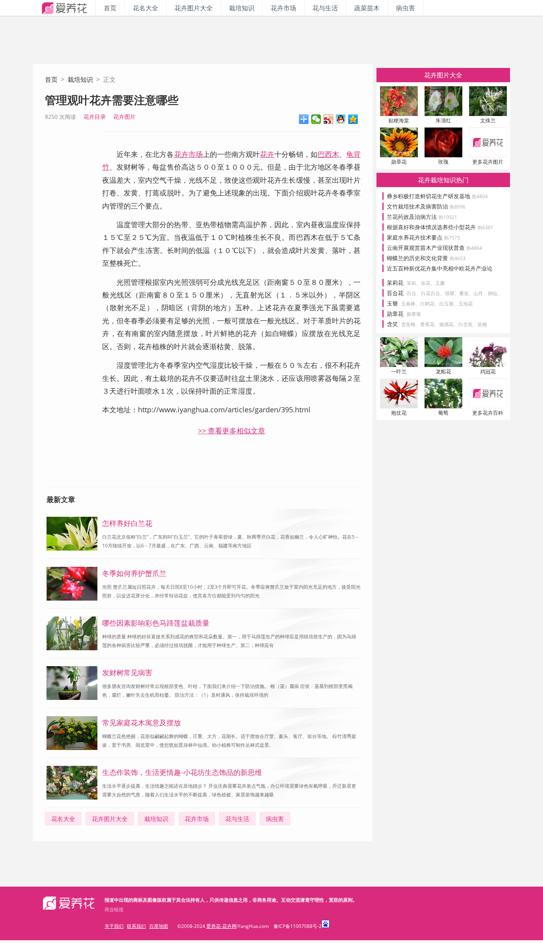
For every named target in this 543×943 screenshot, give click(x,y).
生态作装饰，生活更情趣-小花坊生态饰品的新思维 (182, 772)
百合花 (395, 293)
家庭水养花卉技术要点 (423, 237)
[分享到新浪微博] (329, 119)
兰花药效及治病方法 (422, 216)
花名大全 (145, 8)
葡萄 (443, 412)
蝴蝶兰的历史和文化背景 (426, 258)
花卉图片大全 (194, 8)
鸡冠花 (488, 371)
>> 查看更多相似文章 (231, 430)
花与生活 (325, 8)
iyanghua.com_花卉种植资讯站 (64, 8)
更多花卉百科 (487, 412)
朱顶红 (443, 120)
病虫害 (405, 8)
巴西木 (328, 154)
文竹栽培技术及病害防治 (426, 206)
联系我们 (136, 926)
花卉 (267, 154)
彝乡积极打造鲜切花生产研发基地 (437, 196)
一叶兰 (399, 371)
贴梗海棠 (398, 120)
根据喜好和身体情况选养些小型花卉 (440, 227)
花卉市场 (283, 8)
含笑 (392, 324)
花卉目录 (94, 116)
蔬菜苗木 (367, 8)
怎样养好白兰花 (127, 523)
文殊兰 (488, 120)
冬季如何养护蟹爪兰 (134, 573)
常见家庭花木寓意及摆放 (141, 722)
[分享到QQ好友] (341, 119)
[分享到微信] (316, 119)
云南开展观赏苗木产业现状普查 (434, 247)
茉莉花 (395, 282)
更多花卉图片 (487, 161)
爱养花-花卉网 (221, 926)
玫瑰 (443, 161)
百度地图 (158, 926)
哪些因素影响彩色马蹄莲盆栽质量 (155, 623)
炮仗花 (399, 412)
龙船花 (443, 371)
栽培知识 (241, 8)
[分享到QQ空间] (353, 119)
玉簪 (392, 303)
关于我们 (114, 926)
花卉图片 (124, 116)
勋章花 (399, 161)
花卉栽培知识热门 (443, 180)
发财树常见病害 (127, 672)
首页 (110, 8)
